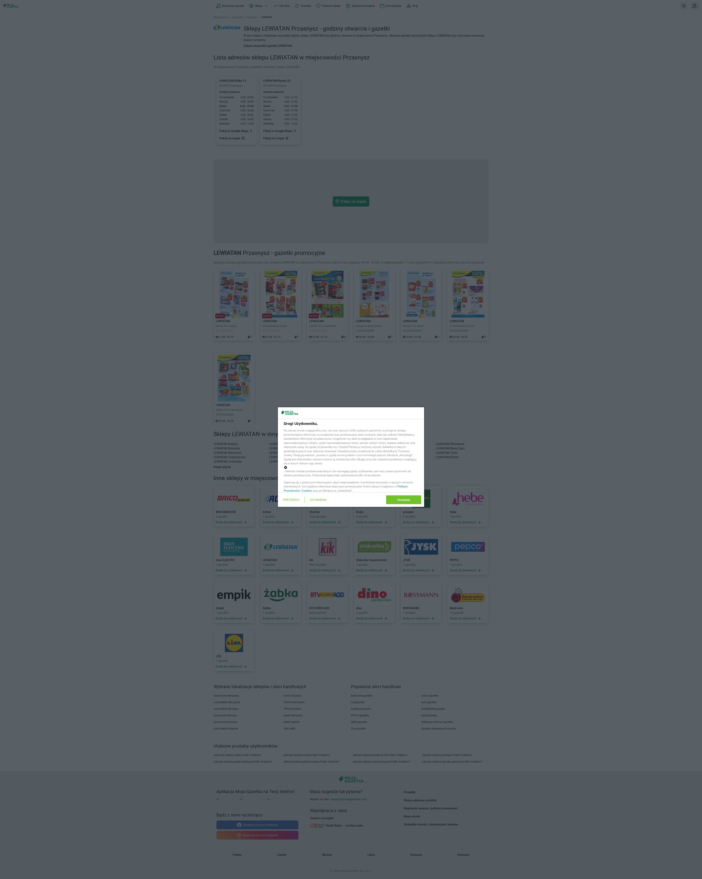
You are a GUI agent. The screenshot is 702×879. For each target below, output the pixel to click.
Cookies (307, 490)
